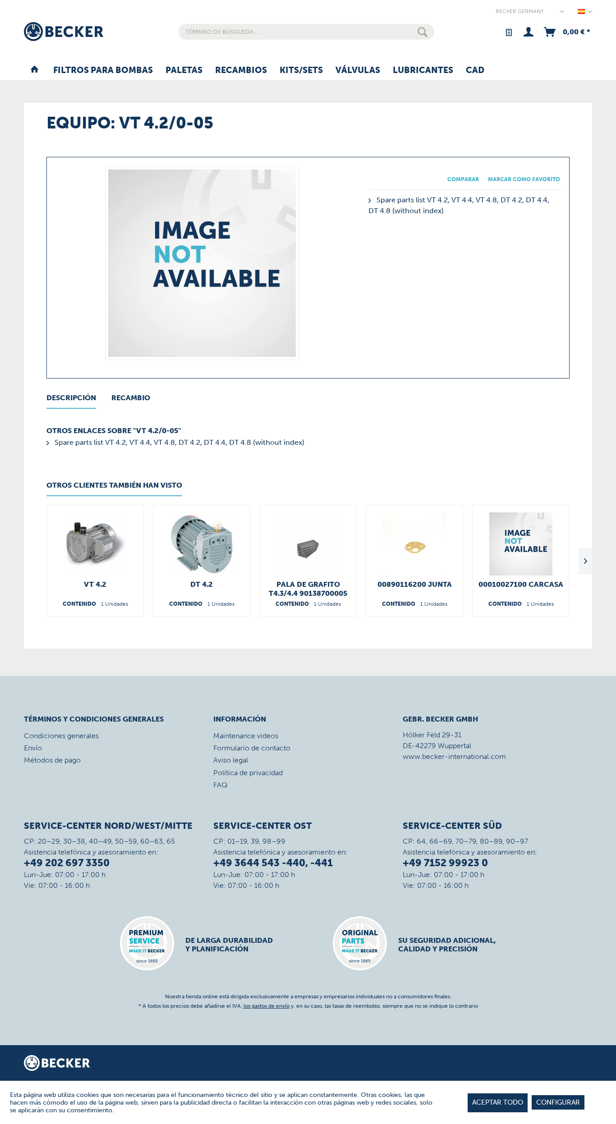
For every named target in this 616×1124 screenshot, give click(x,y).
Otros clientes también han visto (114, 485)
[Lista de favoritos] (508, 32)
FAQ (220, 785)
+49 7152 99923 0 (445, 863)
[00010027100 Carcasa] (521, 544)
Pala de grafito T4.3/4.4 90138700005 (308, 589)
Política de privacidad (248, 772)
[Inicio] (34, 70)
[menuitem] (306, 32)
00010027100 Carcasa (520, 584)
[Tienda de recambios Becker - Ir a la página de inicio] (63, 31)
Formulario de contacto (251, 748)
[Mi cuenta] (528, 32)
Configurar (558, 1102)
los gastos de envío (267, 1006)
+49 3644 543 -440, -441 (273, 863)
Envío (33, 748)
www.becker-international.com (454, 756)
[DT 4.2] (201, 544)
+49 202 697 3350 (67, 863)
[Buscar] (422, 32)
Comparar (463, 179)
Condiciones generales (61, 735)
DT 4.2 (201, 584)
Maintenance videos (245, 735)
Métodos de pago (52, 760)
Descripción (71, 397)
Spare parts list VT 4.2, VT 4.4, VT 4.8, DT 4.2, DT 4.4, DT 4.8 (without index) (178, 442)
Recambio (130, 397)
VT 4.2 (95, 584)
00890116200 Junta (414, 584)
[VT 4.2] (95, 544)
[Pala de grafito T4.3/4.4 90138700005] (308, 544)
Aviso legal (230, 760)
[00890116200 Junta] (414, 544)
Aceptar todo (497, 1102)
